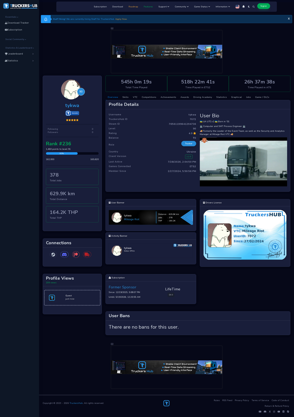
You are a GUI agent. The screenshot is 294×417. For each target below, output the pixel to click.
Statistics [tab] (221, 97)
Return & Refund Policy (277, 406)
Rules (217, 400)
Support (163, 6)
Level (112, 128)
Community (181, 6)
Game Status (201, 6)
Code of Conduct (280, 400)
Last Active (115, 161)
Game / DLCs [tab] (262, 97)
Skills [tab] (126, 97)
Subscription (100, 6)
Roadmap (133, 6)
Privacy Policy (242, 400)
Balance (114, 137)
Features (148, 6)
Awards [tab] (185, 97)
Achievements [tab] (168, 97)
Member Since (117, 171)
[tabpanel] (198, 217)
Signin (263, 6)
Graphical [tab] (236, 97)
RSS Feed (227, 400)
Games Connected (120, 166)
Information (222, 6)
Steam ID (114, 123)
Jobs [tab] (248, 97)
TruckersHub (76, 403)
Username (115, 114)
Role (111, 144)
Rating (113, 133)
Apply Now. (121, 19)
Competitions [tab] (149, 97)
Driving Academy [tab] (202, 97)
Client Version (117, 156)
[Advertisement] (166, 51)
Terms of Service (260, 400)
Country (113, 151)
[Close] (289, 18)
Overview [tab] (113, 97)
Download (117, 6)
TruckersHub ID (118, 119)
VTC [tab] (135, 97)
